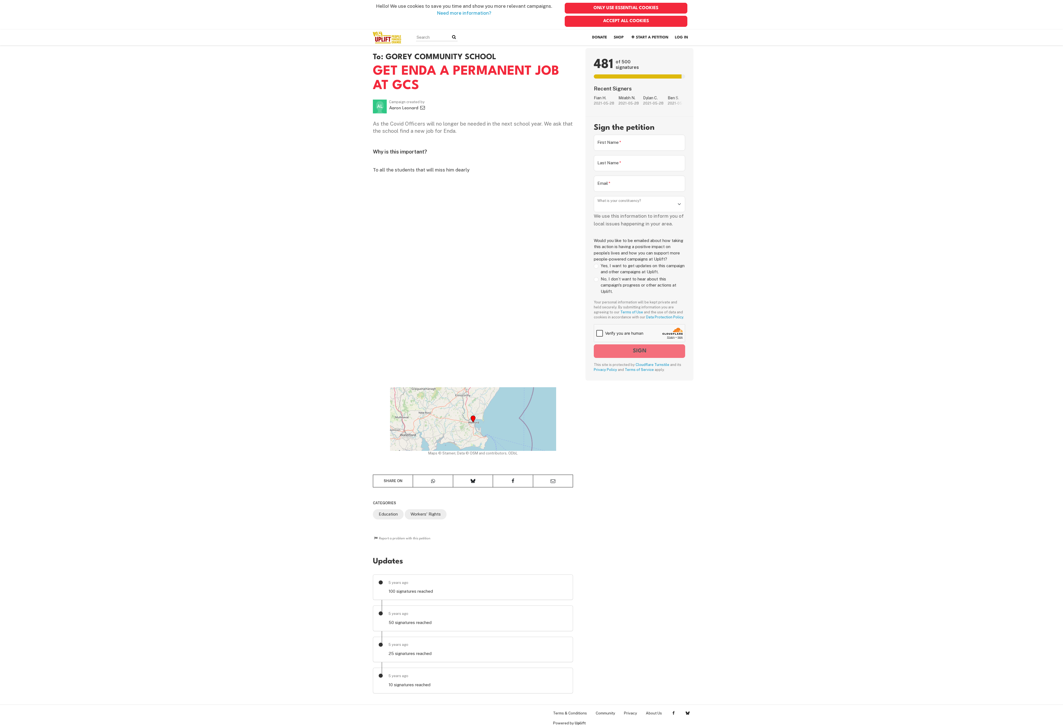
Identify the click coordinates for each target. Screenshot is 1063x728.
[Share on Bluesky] (473, 481)
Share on (393, 481)
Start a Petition (652, 37)
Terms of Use (631, 312)
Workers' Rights (426, 514)
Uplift (580, 723)
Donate (599, 37)
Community (605, 713)
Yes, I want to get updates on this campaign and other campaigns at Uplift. (643, 268)
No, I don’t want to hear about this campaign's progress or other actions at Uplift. (638, 285)
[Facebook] (673, 713)
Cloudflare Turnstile (652, 365)
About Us (654, 713)
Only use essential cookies (626, 8)
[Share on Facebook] (513, 481)
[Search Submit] (454, 37)
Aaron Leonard (404, 108)
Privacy (630, 713)
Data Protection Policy (664, 317)
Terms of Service (639, 370)
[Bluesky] (687, 713)
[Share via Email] (553, 481)
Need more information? (464, 13)
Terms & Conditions (570, 713)
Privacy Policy (605, 370)
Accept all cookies (626, 21)
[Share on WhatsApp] (433, 481)
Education (388, 514)
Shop (619, 37)
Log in (681, 37)
